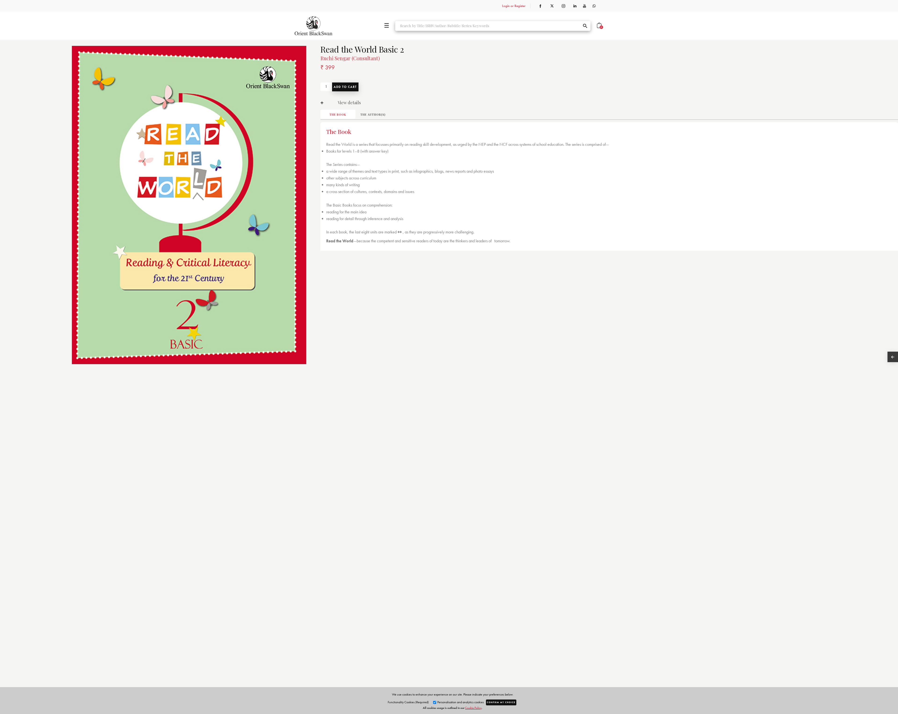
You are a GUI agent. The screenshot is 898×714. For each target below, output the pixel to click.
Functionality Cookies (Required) (408, 702)
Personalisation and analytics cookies (460, 702)
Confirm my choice (501, 702)
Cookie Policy (473, 708)
